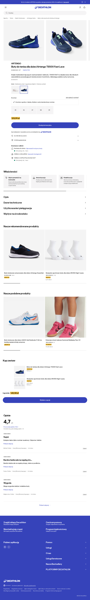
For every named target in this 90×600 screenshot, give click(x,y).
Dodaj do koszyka (45, 125)
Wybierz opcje (45, 400)
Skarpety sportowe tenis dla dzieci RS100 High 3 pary (65, 273)
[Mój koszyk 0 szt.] (84, 7)
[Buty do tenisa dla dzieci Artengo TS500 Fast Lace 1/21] (24, 40)
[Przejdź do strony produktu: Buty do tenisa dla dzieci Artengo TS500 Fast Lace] (19, 371)
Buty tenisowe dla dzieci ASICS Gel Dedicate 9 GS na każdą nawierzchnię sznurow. (23, 341)
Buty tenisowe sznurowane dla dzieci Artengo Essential (24, 273)
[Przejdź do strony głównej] (43, 7)
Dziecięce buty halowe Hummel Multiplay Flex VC (63, 340)
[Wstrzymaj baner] (82, 2)
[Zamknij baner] (85, 2)
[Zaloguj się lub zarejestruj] (80, 7)
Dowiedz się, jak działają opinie (13, 429)
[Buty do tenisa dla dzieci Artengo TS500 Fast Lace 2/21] (66, 40)
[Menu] (6, 7)
